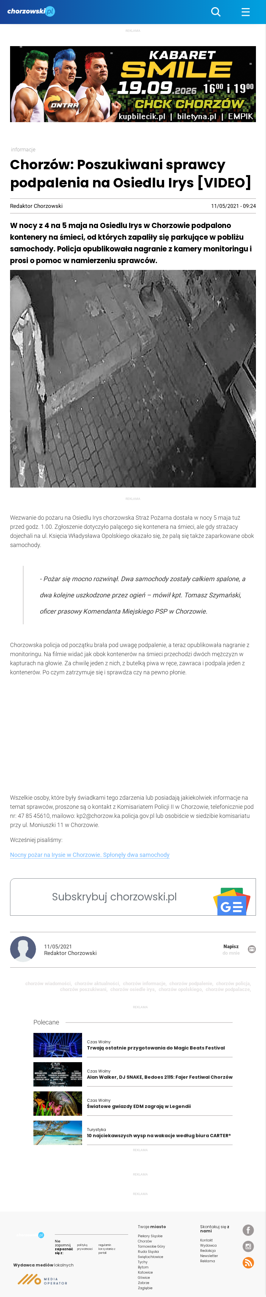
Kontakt (206, 1240)
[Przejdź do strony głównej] (32, 12)
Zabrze (143, 1282)
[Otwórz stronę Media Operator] (40, 1281)
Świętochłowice (150, 1256)
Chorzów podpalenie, (191, 983)
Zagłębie (145, 1288)
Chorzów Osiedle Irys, (133, 989)
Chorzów (145, 1241)
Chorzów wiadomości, (48, 983)
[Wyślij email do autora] (252, 951)
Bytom (143, 1267)
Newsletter (209, 1255)
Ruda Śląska (148, 1251)
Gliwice (144, 1277)
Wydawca (208, 1245)
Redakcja (208, 1250)
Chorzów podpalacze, (228, 989)
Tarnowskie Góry (151, 1246)
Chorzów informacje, (145, 983)
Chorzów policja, (233, 983)
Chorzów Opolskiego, (181, 989)
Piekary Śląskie (150, 1236)
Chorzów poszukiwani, (84, 989)
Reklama (207, 1261)
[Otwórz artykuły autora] (27, 949)
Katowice (145, 1272)
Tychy (143, 1262)
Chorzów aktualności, (97, 983)
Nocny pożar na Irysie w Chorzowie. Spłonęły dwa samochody (90, 854)
